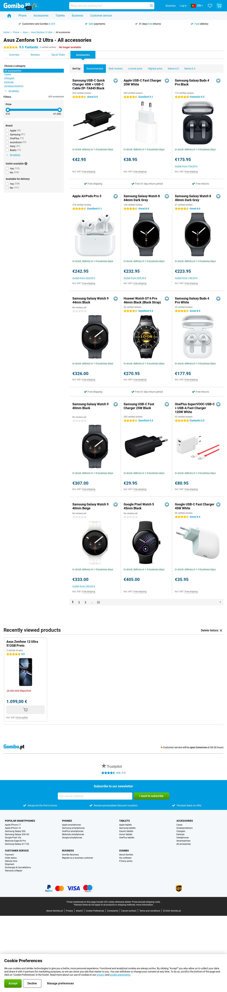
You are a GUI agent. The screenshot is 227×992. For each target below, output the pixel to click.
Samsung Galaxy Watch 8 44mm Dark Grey (142, 198)
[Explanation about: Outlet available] (25, 163)
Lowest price (135, 68)
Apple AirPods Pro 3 (86, 196)
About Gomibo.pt (54, 911)
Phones (67, 820)
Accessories (41, 15)
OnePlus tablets (126, 837)
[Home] (9, 15)
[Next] (220, 602)
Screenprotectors (184, 828)
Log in (183, 5)
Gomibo (124, 850)
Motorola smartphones (73, 834)
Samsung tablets (127, 828)
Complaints (112, 911)
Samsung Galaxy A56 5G (17, 834)
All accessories (63, 32)
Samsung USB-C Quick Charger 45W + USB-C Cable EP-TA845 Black (88, 84)
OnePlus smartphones (72, 831)
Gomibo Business (70, 854)
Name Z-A (189, 68)
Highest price (155, 68)
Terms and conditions (149, 911)
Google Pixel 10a (13, 837)
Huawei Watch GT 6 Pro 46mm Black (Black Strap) (142, 300)
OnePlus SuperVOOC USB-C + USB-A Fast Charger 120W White (195, 408)
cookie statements (120, 974)
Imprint (79, 911)
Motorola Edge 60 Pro (15, 841)
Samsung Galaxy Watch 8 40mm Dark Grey (193, 198)
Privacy (69, 911)
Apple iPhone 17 (13, 825)
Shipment (9, 864)
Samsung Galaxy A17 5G (17, 844)
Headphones (182, 837)
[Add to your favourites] (116, 81)
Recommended (95, 68)
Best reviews (116, 68)
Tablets (60, 15)
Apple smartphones (71, 825)
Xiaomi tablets (126, 831)
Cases (179, 825)
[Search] (151, 6)
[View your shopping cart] (219, 5)
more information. (145, 905)
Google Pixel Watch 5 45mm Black (139, 506)
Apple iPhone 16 (13, 828)
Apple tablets (125, 825)
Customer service (101, 15)
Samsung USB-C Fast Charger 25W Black (139, 406)
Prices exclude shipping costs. (146, 902)
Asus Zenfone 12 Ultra (41, 32)
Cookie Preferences (95, 911)
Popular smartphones (20, 820)
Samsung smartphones (73, 828)
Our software (125, 858)
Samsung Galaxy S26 (15, 831)
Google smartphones (72, 837)
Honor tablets (125, 834)
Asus (25, 32)
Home (6, 32)
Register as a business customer (77, 858)
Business (77, 15)
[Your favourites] (210, 5)
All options (14, 91)
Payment (9, 854)
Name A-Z (173, 68)
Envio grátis (22, 717)
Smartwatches (183, 841)
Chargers (180, 831)
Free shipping (88, 171)
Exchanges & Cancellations (18, 867)
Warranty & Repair (13, 870)
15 (98, 602)
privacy (101, 974)
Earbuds (180, 834)
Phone (22, 15)
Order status (11, 858)
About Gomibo (126, 854)
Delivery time (11, 861)
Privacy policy (125, 861)
